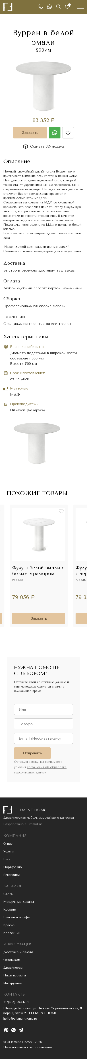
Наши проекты (14, 975)
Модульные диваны (18, 902)
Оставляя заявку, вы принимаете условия (40, 767)
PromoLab (35, 824)
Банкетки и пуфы (16, 917)
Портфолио (12, 867)
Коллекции (11, 933)
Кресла (8, 925)
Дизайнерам (13, 968)
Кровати (9, 909)
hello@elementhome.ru (20, 1018)
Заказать (30, 132)
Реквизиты (11, 875)
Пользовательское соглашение (27, 1047)
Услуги (8, 851)
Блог (7, 859)
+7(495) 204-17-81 (16, 1002)
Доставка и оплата (18, 952)
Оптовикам (11, 960)
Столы (8, 894)
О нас (7, 844)
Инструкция (12, 983)
